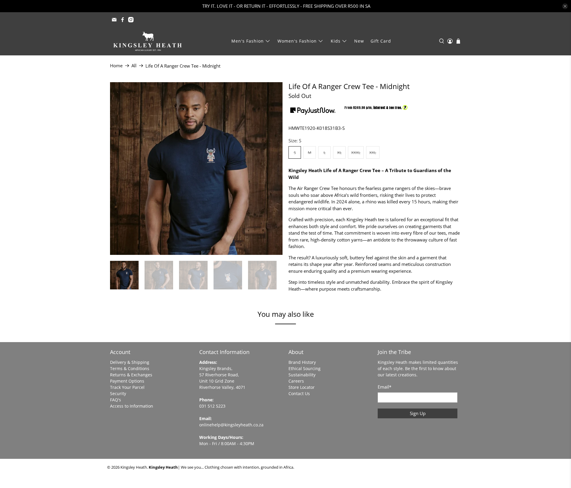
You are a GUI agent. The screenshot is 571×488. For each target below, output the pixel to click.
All (134, 65)
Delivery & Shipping (129, 362)
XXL (372, 152)
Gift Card (381, 41)
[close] (565, 6)
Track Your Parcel (127, 387)
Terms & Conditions (129, 368)
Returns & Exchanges (131, 375)
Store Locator (301, 387)
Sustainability (302, 375)
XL (339, 152)
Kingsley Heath (133, 467)
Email (384, 387)
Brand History (302, 362)
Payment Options (127, 381)
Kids (336, 41)
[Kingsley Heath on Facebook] (122, 19)
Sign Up (418, 413)
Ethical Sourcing (304, 368)
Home (116, 65)
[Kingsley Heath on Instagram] (131, 19)
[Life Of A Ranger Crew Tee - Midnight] (196, 168)
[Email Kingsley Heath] (114, 19)
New (359, 41)
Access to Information (131, 406)
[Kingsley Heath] (147, 41)
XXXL (355, 152)
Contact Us (299, 393)
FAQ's (115, 400)
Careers (296, 381)
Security (118, 393)
